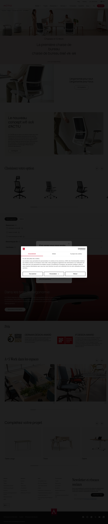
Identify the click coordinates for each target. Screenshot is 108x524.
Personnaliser (53, 274)
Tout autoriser (32, 274)
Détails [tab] (54, 253)
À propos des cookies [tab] (76, 253)
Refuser (75, 274)
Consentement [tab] (32, 253)
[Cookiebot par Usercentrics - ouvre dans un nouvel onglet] (79, 249)
